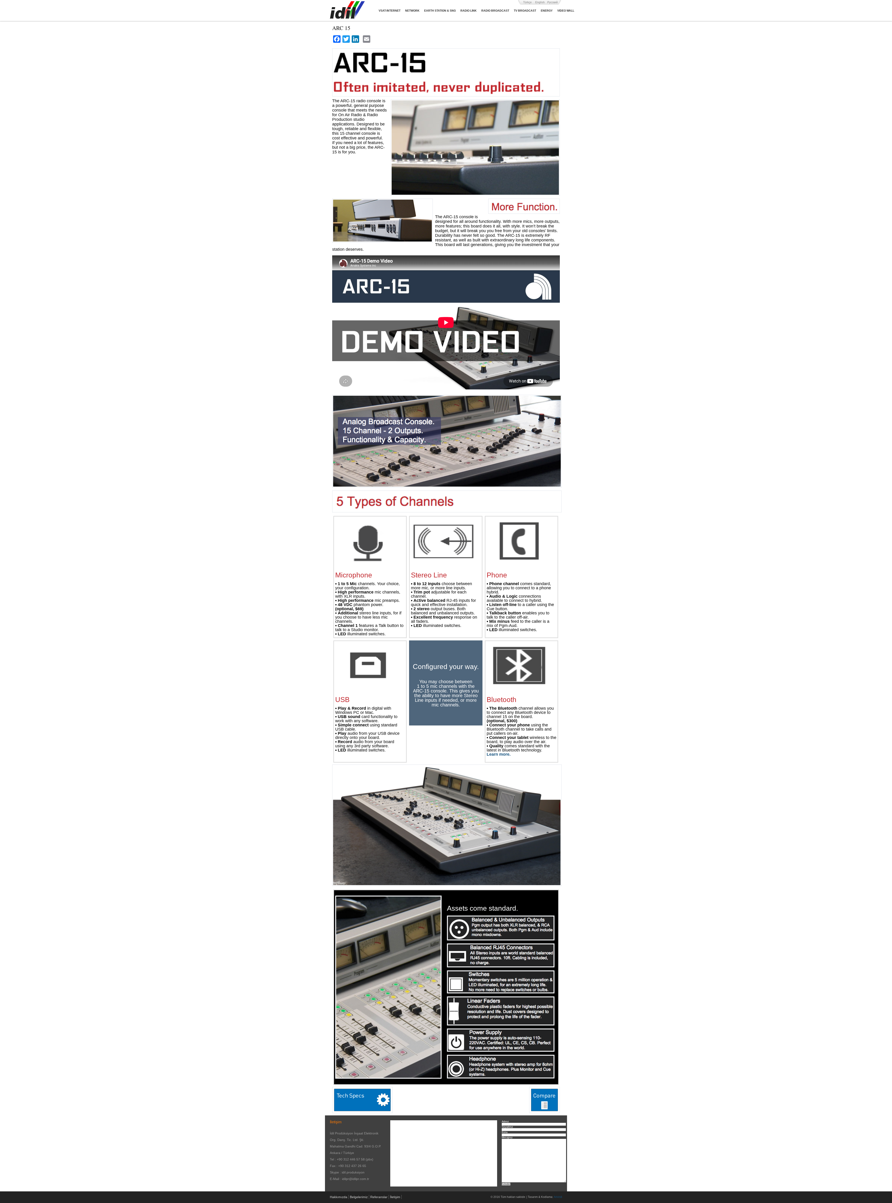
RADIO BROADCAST (495, 10)
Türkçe (527, 2)
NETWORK (412, 10)
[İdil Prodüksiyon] (347, 10)
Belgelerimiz (359, 1197)
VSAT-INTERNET (389, 10)
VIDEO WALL (565, 10)
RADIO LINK (468, 10)
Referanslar (378, 1197)
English (540, 2)
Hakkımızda (338, 1197)
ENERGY (547, 10)
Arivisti (558, 1197)
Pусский (552, 2)
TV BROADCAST (525, 10)
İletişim (395, 1197)
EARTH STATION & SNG (440, 10)
